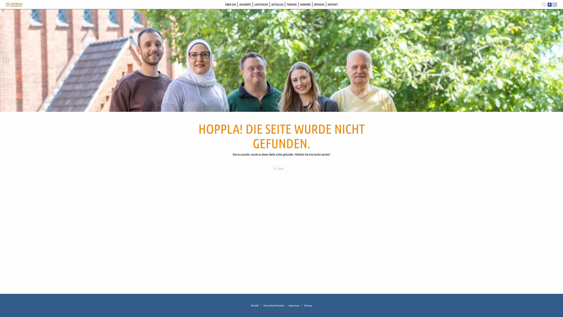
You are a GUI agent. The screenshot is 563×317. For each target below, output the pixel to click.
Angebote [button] (245, 4)
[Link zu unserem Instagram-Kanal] (554, 4)
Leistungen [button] (261, 4)
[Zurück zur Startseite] (14, 4)
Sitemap (308, 305)
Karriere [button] (305, 4)
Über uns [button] (230, 4)
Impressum (294, 305)
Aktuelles (277, 4)
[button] (544, 4)
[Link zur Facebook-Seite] (550, 4)
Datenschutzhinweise (273, 305)
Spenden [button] (319, 4)
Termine (292, 4)
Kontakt (333, 4)
